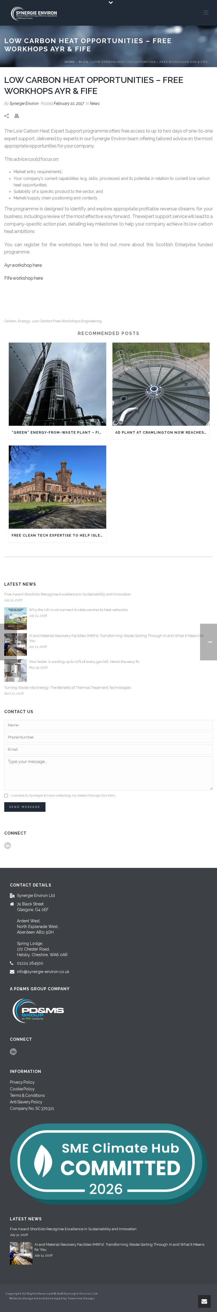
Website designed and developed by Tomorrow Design (52, 1298)
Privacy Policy (22, 1082)
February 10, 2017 (69, 103)
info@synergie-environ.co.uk (43, 971)
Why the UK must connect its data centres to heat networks (78, 610)
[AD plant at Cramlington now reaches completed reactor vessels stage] (161, 384)
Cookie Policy (22, 1089)
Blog (83, 61)
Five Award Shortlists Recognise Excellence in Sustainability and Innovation (67, 594)
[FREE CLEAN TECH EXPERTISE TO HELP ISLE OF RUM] (57, 487)
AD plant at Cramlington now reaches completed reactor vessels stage (162, 433)
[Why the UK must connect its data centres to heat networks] (15, 618)
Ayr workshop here (23, 265)
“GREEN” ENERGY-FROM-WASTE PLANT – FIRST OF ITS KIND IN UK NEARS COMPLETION (59, 433)
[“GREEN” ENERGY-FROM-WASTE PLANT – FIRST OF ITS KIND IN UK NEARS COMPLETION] (57, 384)
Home (70, 61)
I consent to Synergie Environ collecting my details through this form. (63, 795)
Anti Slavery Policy (26, 1102)
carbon (10, 321)
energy (24, 321)
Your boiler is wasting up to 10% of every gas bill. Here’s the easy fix (84, 662)
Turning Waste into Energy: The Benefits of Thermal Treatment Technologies (67, 687)
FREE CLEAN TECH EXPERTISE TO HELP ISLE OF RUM (59, 535)
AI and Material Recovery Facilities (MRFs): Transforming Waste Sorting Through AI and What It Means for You (116, 638)
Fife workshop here (23, 278)
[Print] (19, 116)
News (95, 103)
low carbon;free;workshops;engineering (67, 321)
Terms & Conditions (27, 1095)
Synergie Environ (24, 103)
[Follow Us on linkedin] (7, 846)
